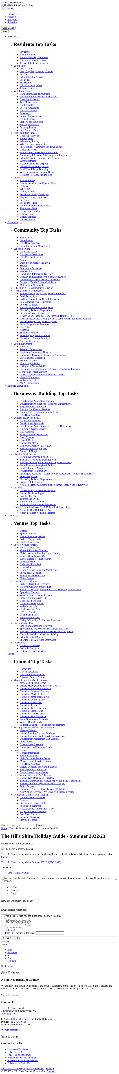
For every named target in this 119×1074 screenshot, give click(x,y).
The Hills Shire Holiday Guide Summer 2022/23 (31, 862)
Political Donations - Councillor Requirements (42, 724)
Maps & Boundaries (30, 377)
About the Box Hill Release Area (36, 510)
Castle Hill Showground (32, 603)
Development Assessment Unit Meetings (40, 738)
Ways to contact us (10, 1029)
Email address (14, 909)
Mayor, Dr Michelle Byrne (33, 683)
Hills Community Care (31, 85)
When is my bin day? (30, 141)
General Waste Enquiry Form (34, 166)
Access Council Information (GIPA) (37, 808)
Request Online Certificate (33, 769)
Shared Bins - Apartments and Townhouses (41, 147)
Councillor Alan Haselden (32, 713)
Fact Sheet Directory (30, 814)
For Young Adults (28, 202)
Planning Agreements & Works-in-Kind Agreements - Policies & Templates (56, 473)
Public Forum (26, 741)
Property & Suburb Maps (32, 121)
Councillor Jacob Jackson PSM (35, 696)
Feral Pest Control (28, 360)
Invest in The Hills (29, 496)
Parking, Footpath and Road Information (40, 299)
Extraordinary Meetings (31, 744)
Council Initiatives (29, 443)
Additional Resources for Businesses (38, 504)
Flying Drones (27, 578)
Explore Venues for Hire (25, 544)
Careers (23, 800)
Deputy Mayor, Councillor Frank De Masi (40, 685)
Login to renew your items (33, 197)
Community (13, 222)
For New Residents (29, 107)
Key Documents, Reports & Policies (31, 775)
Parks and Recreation (24, 581)
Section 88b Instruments (31, 482)
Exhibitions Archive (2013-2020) (36, 445)
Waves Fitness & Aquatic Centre (36, 558)
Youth (23, 260)
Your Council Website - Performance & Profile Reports (47, 792)
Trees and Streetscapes (31, 349)
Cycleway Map (27, 612)
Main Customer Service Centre (35, 758)
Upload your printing (30, 211)
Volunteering (26, 271)
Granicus (51, 1071)
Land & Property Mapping (33, 468)
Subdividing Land (28, 476)
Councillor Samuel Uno (31, 710)
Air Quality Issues (28, 341)
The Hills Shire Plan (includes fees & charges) (42, 783)
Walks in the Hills (28, 380)
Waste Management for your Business (38, 172)
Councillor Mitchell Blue (32, 694)
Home (4, 828)
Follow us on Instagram (19, 1054)
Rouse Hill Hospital (29, 451)
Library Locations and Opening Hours (38, 183)
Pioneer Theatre (27, 561)
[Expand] (19, 37)
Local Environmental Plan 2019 (35, 457)
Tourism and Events (29, 498)
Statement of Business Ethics (34, 803)
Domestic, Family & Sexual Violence (38, 282)
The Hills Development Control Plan (38, 459)
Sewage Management (30, 116)
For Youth (25, 79)
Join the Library (27, 180)
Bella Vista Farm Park (30, 564)
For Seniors (25, 82)
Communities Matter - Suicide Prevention (40, 279)
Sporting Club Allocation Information (38, 639)
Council (11, 653)
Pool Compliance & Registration (36, 302)
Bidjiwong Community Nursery (35, 352)
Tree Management (28, 102)
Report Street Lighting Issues (34, 772)
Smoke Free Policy (29, 332)
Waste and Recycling (24, 133)
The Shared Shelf (28, 208)
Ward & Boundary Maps (32, 722)
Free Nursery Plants (29, 130)
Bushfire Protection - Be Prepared (36, 307)
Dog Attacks (26, 327)
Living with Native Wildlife (33, 366)
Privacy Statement (35, 1068)
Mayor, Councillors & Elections (29, 680)
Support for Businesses (31, 268)
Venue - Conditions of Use (33, 556)
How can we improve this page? (17, 900)
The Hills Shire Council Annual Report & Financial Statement (50, 780)
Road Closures (27, 437)
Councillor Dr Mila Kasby (33, 699)
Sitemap (50, 1068)
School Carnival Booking (32, 637)
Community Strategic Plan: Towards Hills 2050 (43, 789)
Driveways (25, 113)
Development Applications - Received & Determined (46, 426)
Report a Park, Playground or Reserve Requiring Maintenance (50, 589)
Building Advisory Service (33, 429)
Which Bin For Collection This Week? (38, 96)
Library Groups (27, 214)
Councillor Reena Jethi (31, 702)
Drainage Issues (27, 119)
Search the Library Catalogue (34, 194)
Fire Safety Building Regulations (36, 310)
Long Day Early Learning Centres (36, 71)
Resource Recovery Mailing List (36, 174)
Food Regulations (28, 296)
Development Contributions (33, 471)
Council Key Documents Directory (37, 778)
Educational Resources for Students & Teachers (43, 276)
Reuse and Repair (28, 149)
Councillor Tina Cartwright (33, 708)
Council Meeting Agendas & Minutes (38, 733)
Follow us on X (15, 1052)
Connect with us (28, 219)
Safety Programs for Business (34, 324)
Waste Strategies (28, 161)
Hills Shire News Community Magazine (33, 288)
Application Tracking (30, 420)
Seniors (23, 265)
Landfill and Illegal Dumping (34, 169)
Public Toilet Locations (31, 572)
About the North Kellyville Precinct (37, 512)
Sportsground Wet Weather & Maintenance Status (44, 628)
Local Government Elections (34, 719)
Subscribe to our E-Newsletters (22, 1060)
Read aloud (9, 930)
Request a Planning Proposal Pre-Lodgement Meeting (46, 462)
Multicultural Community (32, 285)
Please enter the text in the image (20, 933)
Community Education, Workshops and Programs (44, 155)
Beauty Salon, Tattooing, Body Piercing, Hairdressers (46, 316)
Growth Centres (27, 440)
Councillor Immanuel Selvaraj (34, 691)
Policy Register (27, 786)
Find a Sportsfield (22, 623)
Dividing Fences (28, 127)
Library (17, 177)
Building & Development (26, 417)
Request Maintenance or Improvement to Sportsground (46, 631)
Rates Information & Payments (35, 93)
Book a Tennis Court (30, 547)
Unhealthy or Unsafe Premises (35, 338)
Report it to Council (29, 755)
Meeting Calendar (28, 730)
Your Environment (23, 343)
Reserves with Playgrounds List (35, 586)
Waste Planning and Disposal (34, 163)
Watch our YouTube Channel (21, 1057)
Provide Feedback (28, 820)
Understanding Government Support (37, 490)
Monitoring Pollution (30, 363)
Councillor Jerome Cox (31, 705)
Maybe (16, 890)
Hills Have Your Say (30, 764)
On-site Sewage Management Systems (38, 321)
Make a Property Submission (34, 434)
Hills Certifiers (27, 431)
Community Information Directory (36, 274)
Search (4, 825)
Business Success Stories (32, 501)
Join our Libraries (28, 88)
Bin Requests (26, 105)
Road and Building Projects (33, 448)
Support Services (22, 248)
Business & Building (17, 385)
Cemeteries (25, 567)
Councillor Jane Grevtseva (33, 716)
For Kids (24, 74)
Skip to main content (11, 2)
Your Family (20, 65)
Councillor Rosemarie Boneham (35, 688)
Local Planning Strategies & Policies (37, 465)
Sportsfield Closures (30, 592)
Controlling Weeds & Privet (33, 371)
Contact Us (19, 750)
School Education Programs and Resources (41, 158)
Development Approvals (32, 423)
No (14, 893)
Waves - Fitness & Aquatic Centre (36, 595)
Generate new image (14, 927)
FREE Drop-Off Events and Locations (39, 152)
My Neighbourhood (29, 124)
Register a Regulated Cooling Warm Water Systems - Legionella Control (55, 318)
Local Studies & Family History (35, 205)
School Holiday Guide (18, 872)
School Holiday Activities (32, 77)
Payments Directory (29, 817)
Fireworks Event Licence (32, 313)
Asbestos (24, 329)
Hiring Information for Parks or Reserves (40, 620)
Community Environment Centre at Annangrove (43, 355)
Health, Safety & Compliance (28, 290)
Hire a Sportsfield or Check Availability (39, 634)
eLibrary (24, 186)
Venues (11, 515)
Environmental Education (32, 357)
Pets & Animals (27, 68)
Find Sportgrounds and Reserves (36, 626)
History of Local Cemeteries (33, 651)
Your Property (20, 91)
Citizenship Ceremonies (31, 254)
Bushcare (24, 346)
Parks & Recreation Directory (34, 584)
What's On (25, 188)
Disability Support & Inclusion (35, 262)
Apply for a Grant (28, 251)
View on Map (8, 1013)
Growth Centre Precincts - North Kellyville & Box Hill (40, 507)
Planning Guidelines (23, 454)
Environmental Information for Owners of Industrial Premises (50, 369)
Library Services (28, 216)
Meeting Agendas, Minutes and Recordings (35, 727)
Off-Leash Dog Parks (30, 609)
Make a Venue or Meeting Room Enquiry (40, 553)
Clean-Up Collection (30, 99)
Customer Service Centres (32, 797)
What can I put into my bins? (34, 144)
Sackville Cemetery (29, 648)
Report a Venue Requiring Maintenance (39, 570)
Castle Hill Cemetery (30, 645)
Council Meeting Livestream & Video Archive (42, 736)
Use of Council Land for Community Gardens (42, 374)
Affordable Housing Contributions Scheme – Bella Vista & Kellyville (54, 484)
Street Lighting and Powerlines (35, 335)
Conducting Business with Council (31, 794)
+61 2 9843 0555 (17, 1021)
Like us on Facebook (17, 1049)
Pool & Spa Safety (29, 304)
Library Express (27, 191)
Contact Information (30, 752)
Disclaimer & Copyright (13, 1068)
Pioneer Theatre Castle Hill (33, 598)
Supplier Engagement (30, 806)
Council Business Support (32, 493)
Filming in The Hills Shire (32, 575)
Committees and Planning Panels (36, 747)
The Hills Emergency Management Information (43, 293)
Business (18, 487)
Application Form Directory (33, 811)
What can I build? (28, 110)
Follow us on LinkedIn (18, 1063)
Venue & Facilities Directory (34, 550)
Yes (15, 887)
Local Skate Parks (28, 614)
